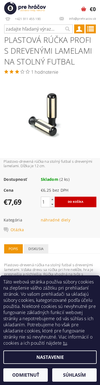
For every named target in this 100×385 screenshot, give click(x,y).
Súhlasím (74, 375)
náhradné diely (55, 220)
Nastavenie (50, 357)
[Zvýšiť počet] (52, 199)
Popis (13, 248)
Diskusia (36, 248)
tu (65, 343)
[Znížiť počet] (52, 204)
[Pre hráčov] (25, 7)
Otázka (17, 229)
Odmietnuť (25, 375)
